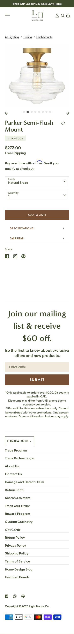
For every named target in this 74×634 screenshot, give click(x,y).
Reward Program (17, 514)
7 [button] (46, 112)
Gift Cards (13, 530)
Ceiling (27, 37)
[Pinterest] (23, 596)
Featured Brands (17, 577)
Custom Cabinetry (19, 522)
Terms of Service (17, 561)
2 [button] (28, 112)
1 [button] (24, 112)
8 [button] (50, 112)
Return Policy (15, 537)
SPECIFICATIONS (22, 228)
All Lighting (12, 37)
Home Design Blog (18, 569)
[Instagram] (15, 596)
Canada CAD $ (17, 441)
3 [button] (32, 112)
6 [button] (43, 112)
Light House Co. (39, 606)
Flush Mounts (44, 37)
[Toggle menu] (7, 15)
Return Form (14, 490)
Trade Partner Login (19, 458)
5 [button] (39, 112)
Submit (37, 379)
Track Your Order (17, 506)
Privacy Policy (15, 545)
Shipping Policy (16, 553)
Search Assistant (17, 498)
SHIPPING (16, 238)
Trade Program (16, 450)
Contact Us (13, 474)
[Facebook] (6, 596)
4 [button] (35, 112)
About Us (12, 466)
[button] (62, 123)
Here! (58, 4)
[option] (37, 76)
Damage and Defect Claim (24, 482)
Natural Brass (18, 182)
